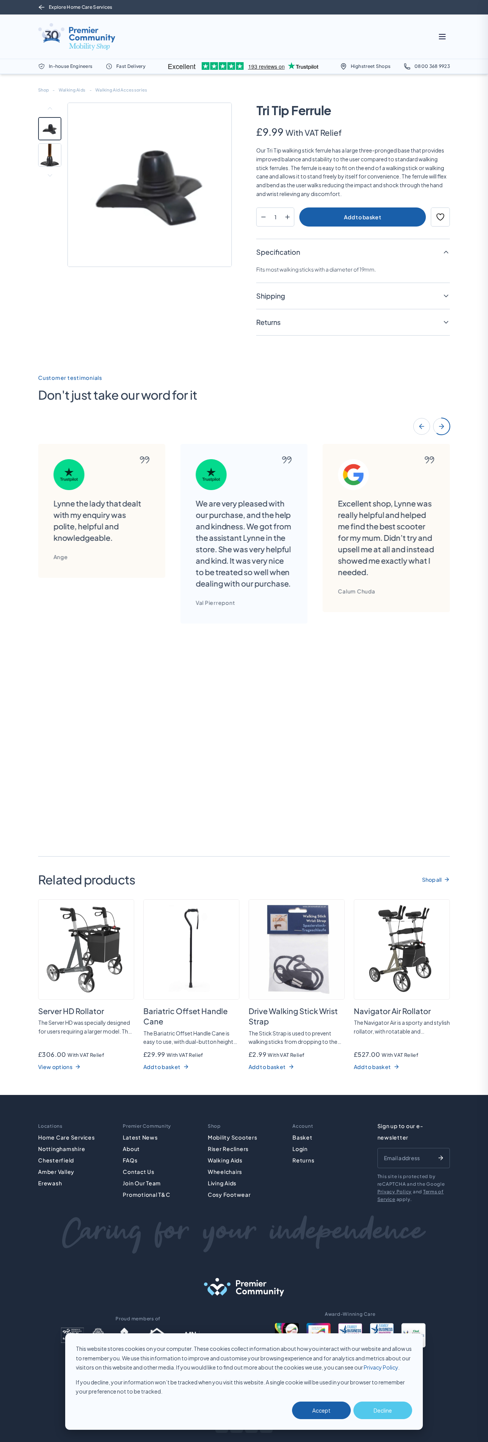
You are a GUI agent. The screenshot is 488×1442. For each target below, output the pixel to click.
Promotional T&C (146, 1194)
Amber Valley (56, 1171)
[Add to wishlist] (440, 217)
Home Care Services (66, 1137)
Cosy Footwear (229, 1194)
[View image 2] (49, 155)
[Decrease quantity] (263, 217)
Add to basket (362, 217)
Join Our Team (142, 1183)
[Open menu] (442, 36)
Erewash (50, 1183)
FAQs (130, 1160)
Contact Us (138, 1171)
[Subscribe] (440, 1157)
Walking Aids (72, 89)
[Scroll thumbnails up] (50, 108)
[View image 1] (49, 128)
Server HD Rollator (71, 1011)
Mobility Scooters (232, 1137)
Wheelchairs (225, 1171)
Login (300, 1148)
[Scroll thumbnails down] (50, 175)
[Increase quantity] (287, 217)
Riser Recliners (228, 1148)
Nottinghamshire (61, 1148)
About (131, 1148)
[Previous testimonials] (421, 426)
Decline (383, 1410)
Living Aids (222, 1183)
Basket (302, 1137)
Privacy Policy (381, 1367)
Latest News (140, 1137)
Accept (321, 1410)
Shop (43, 89)
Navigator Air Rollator (392, 1011)
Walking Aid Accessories (121, 89)
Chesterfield (56, 1160)
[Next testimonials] (441, 426)
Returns (303, 1160)
